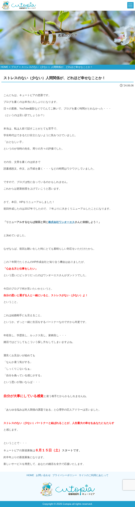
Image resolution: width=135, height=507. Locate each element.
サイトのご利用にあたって (93, 475)
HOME (30, 475)
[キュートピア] (18, 5)
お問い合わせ (43, 475)
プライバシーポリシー (64, 475)
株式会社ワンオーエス (61, 221)
